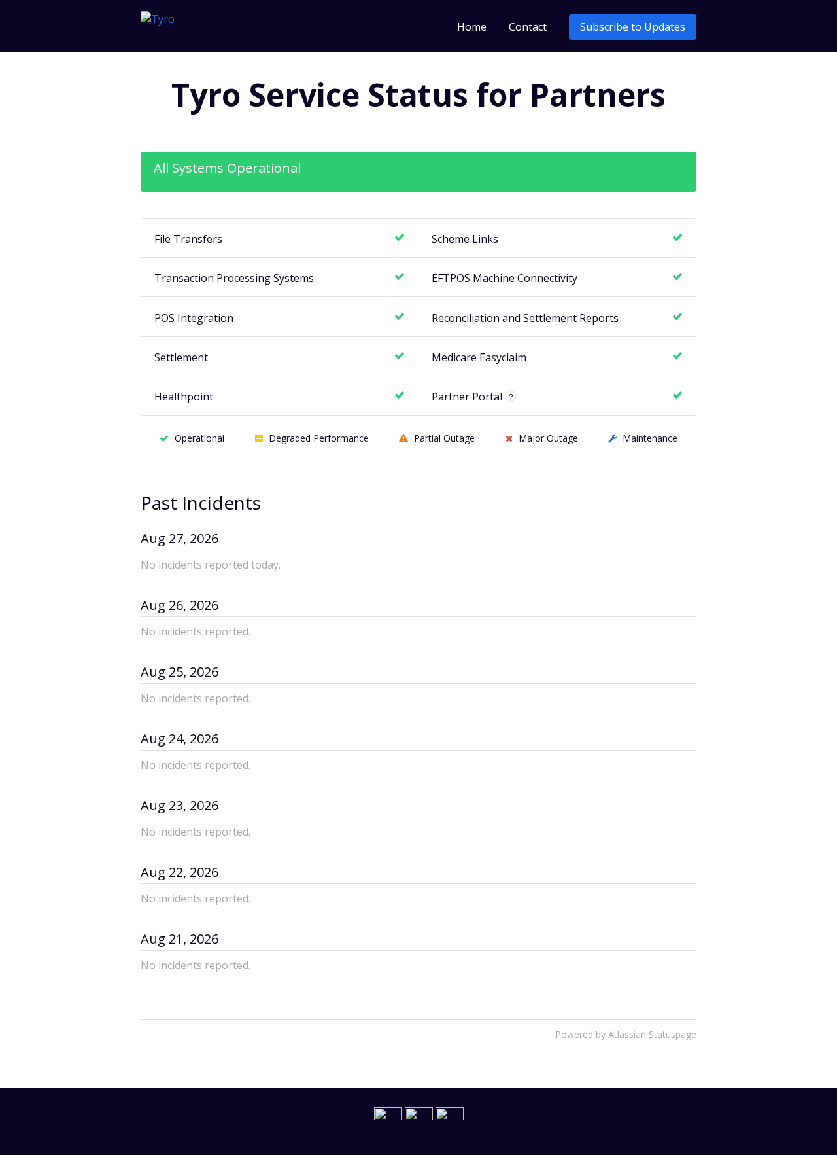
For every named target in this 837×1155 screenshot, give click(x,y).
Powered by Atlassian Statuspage (625, 1034)
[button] (632, 27)
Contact (528, 27)
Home (472, 27)
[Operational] (399, 237)
